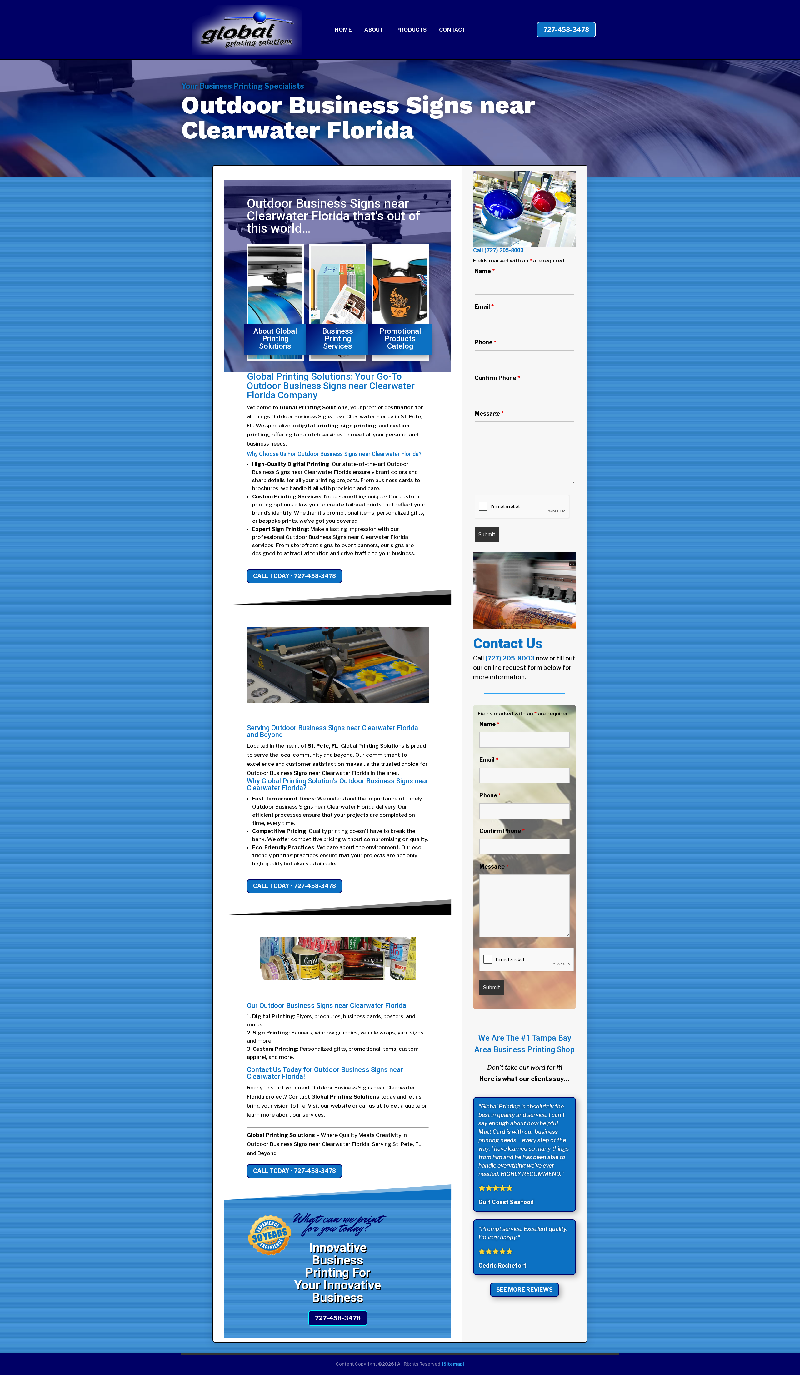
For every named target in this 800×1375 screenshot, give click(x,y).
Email (484, 306)
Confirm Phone (497, 378)
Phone (485, 342)
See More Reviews (524, 1289)
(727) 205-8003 (503, 250)
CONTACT (452, 30)
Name (485, 271)
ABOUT (373, 30)
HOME (343, 30)
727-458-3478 (566, 29)
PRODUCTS (411, 30)
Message (489, 413)
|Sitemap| (453, 1364)
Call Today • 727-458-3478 (294, 576)
